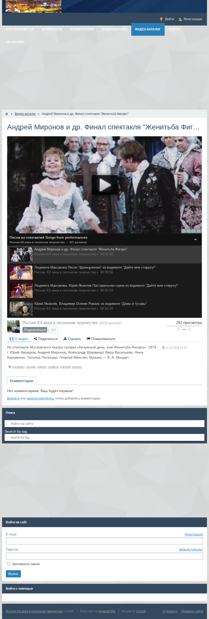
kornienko (18, 366)
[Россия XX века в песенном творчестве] (13, 326)
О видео (21, 339)
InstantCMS (107, 611)
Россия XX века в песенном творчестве (37, 242)
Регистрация (194, 534)
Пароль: (12, 549)
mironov (77, 366)
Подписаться (35, 330)
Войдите (13, 398)
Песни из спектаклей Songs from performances (48, 237)
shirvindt (65, 366)
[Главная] (7, 114)
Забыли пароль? (191, 549)
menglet (31, 366)
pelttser (41, 366)
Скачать (74, 339)
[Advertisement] (104, 71)
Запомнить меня (26, 564)
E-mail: (11, 534)
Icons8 (141, 611)
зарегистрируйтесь (40, 398)
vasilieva (53, 366)
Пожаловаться (102, 339)
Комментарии (21, 381)
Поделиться (47, 339)
